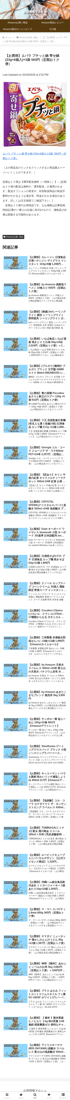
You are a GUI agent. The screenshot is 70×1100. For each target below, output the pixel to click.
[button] (63, 666)
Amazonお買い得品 (14, 237)
